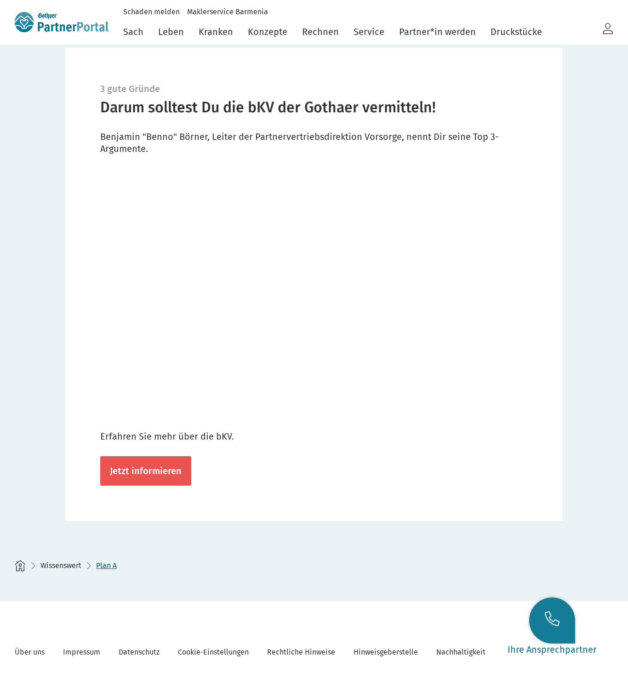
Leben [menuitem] (171, 31)
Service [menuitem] (369, 31)
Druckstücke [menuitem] (516, 31)
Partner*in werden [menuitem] (437, 31)
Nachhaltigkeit (460, 652)
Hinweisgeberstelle (386, 652)
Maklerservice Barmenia (227, 11)
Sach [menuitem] (133, 31)
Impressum (81, 652)
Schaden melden (151, 11)
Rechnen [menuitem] (320, 31)
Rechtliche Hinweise (301, 652)
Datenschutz (139, 652)
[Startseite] (20, 565)
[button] (607, 29)
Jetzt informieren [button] (146, 470)
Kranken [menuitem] (216, 31)
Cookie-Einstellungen (213, 652)
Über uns (30, 652)
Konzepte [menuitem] (267, 31)
